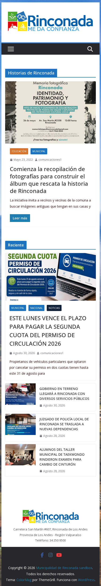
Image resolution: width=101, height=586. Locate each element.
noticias (54, 308)
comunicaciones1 (50, 160)
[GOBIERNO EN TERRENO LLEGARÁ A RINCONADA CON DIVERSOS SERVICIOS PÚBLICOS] (20, 397)
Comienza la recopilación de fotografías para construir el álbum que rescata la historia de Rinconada (49, 180)
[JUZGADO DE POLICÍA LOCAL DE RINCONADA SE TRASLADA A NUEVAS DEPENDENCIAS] (20, 427)
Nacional (36, 308)
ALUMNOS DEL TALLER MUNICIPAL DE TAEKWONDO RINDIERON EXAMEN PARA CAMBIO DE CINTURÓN (62, 457)
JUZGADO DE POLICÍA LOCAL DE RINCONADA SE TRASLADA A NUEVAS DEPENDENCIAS (64, 424)
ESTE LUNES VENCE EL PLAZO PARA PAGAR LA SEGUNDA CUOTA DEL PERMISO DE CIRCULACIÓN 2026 (47, 330)
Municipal (38, 151)
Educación (19, 151)
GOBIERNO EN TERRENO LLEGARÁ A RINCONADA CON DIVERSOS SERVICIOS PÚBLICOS (64, 393)
